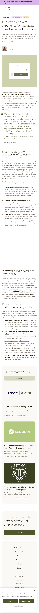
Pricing (19, 556)
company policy (31, 165)
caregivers (31, 285)
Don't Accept (26, 601)
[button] (35, 8)
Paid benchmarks (19, 548)
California (19, 580)
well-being (17, 291)
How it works (19, 552)
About (19, 564)
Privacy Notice (28, 596)
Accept (10, 601)
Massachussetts (19, 587)
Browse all (19, 378)
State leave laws (19, 576)
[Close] (34, 590)
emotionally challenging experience (12, 94)
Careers (19, 568)
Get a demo (19, 532)
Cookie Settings (18, 606)
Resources (19, 560)
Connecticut (19, 583)
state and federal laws (10, 165)
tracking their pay (9, 178)
